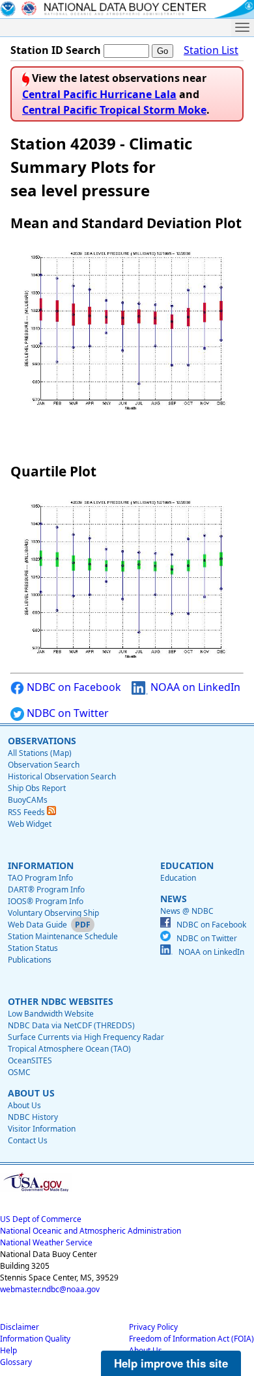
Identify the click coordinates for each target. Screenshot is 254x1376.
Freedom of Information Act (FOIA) (191, 1338)
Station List (211, 50)
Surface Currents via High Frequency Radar (86, 1037)
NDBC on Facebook (72, 687)
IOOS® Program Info (45, 901)
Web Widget (29, 823)
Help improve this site (171, 1363)
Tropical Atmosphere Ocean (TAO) (69, 1048)
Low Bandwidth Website (51, 1013)
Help (8, 1350)
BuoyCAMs (28, 799)
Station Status (33, 948)
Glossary (16, 1362)
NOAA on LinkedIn (194, 687)
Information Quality (35, 1338)
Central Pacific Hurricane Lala (99, 94)
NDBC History (33, 1117)
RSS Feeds (27, 812)
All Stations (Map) (40, 753)
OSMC (19, 1072)
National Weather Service (46, 1242)
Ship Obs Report (37, 788)
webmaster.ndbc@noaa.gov (50, 1289)
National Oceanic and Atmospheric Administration (90, 1230)
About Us (24, 1105)
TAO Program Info (40, 877)
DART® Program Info (46, 889)
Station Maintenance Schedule (63, 936)
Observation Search (43, 764)
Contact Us (28, 1140)
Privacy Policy (153, 1326)
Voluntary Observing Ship (53, 912)
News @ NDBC (187, 910)
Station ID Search (55, 50)
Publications (29, 959)
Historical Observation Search (62, 776)
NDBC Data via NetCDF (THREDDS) (71, 1025)
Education (178, 877)
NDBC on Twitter (66, 713)
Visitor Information (42, 1128)
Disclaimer (19, 1326)
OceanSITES (30, 1060)
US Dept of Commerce (40, 1219)
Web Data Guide (37, 924)
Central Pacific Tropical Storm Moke (114, 110)
